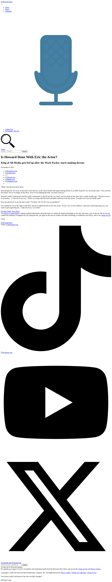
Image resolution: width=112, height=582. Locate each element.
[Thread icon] (10, 177)
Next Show (16, 211)
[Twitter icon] (10, 173)
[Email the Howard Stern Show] (16, 563)
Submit (24, 565)
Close (3, 149)
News (7, 9)
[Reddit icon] (6, 175)
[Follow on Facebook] (6, 352)
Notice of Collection (79, 573)
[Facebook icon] (11, 171)
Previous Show (6, 211)
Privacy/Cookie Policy (12, 213)
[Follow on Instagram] (12, 225)
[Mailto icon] (10, 179)
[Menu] (2, 4)
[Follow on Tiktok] (56, 351)
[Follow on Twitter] (56, 561)
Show (7, 7)
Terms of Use (105, 215)
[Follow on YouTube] (56, 451)
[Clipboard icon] (11, 181)
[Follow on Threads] (6, 563)
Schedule (8, 11)
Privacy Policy (96, 569)
